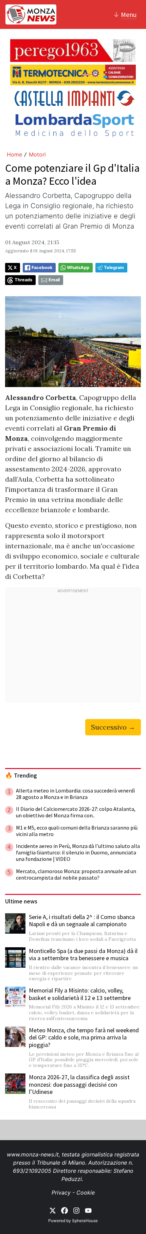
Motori (37, 154)
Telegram (114, 267)
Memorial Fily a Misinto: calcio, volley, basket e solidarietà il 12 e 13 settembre (80, 994)
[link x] (52, 1210)
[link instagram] (76, 1210)
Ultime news (21, 901)
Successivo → (113, 727)
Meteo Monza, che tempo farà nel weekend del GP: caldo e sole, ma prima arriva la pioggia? (84, 1037)
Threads (23, 279)
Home (14, 154)
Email (54, 279)
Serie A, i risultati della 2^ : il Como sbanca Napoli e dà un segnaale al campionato (82, 920)
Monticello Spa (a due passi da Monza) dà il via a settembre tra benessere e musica (83, 954)
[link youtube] (88, 1210)
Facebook (42, 267)
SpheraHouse (85, 1220)
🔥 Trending (21, 775)
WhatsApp (78, 267)
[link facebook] (64, 1210)
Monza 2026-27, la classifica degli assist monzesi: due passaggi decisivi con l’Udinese (79, 1084)
